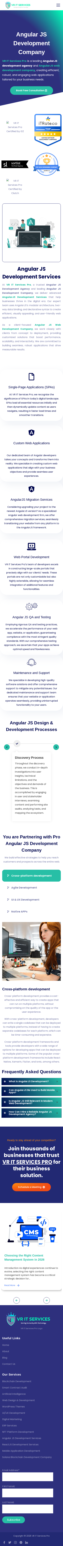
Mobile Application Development (21, 1451)
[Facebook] (4, 1542)
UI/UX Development (13, 1413)
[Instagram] (15, 1542)
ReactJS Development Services (20, 1444)
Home (5, 1345)
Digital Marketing (12, 1419)
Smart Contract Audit (14, 1387)
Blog (4, 1357)
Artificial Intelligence (14, 1394)
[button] (16, 1300)
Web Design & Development (18, 1400)
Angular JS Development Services (21, 1438)
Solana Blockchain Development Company (27, 1457)
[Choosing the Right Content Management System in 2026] (31, 1249)
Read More (9, 1285)
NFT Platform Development (18, 1432)
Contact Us (8, 1364)
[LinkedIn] (26, 1542)
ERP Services (9, 1425)
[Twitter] (9, 1542)
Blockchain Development (16, 1381)
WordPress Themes (13, 1406)
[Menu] (58, 5)
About (5, 1351)
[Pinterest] (21, 1542)
